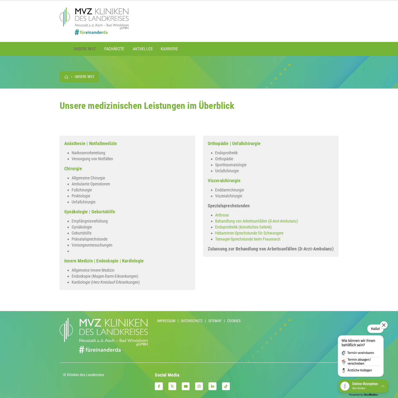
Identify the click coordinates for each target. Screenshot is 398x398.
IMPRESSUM (166, 321)
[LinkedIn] (212, 386)
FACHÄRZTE (114, 48)
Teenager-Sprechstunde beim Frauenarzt (247, 239)
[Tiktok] (226, 386)
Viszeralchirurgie (224, 180)
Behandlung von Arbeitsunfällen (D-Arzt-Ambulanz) (256, 221)
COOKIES (233, 321)
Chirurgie (73, 168)
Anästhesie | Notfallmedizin (90, 143)
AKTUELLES (142, 48)
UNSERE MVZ (85, 48)
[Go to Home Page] (66, 77)
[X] (172, 386)
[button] (361, 351)
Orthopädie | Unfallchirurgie (234, 143)
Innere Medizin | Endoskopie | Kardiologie (104, 261)
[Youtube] (186, 386)
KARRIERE (169, 48)
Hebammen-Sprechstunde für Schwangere (249, 233)
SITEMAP (215, 321)
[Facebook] (159, 386)
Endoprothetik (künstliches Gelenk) (243, 227)
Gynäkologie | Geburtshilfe (89, 211)
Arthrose (222, 215)
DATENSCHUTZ (192, 321)
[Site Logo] (94, 21)
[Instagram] (199, 386)
